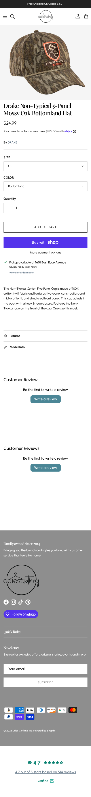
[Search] (14, 16)
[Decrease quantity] (7, 208)
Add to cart (45, 227)
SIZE (7, 157)
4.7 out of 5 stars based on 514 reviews (45, 772)
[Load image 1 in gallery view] (45, 62)
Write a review (45, 399)
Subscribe (45, 682)
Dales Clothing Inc (22, 730)
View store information (21, 272)
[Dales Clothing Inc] (45, 16)
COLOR (9, 177)
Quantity (10, 199)
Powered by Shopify (44, 730)
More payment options (45, 252)
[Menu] (5, 16)
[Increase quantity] (25, 208)
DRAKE (12, 142)
